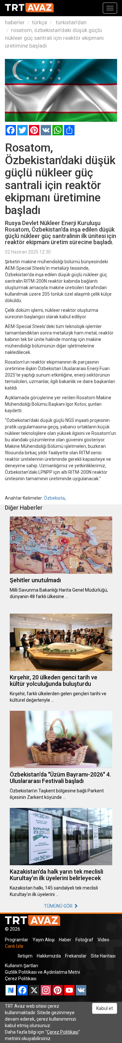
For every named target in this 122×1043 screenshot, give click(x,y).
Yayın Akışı (44, 939)
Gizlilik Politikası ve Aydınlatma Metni (42, 972)
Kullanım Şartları (21, 965)
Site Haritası (103, 955)
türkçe (39, 22)
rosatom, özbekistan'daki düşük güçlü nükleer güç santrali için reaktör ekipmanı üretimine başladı (54, 38)
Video (103, 939)
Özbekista (54, 498)
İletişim (25, 955)
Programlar (16, 939)
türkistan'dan (70, 22)
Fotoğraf (84, 939)
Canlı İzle (14, 946)
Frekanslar (76, 955)
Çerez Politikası (20, 978)
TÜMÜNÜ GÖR (59, 906)
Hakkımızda (49, 955)
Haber (65, 939)
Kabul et (104, 1008)
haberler (15, 22)
